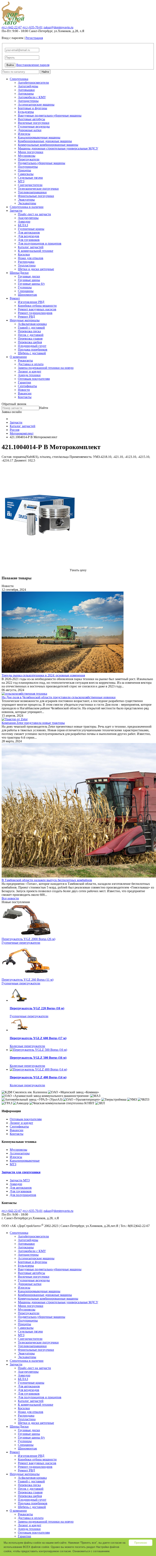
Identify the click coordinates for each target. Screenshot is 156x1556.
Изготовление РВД (31, 302)
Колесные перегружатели (27, 1046)
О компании (18, 357)
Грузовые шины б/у (31, 283)
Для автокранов (29, 232)
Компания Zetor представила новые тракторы (33, 723)
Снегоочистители (30, 185)
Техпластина (27, 265)
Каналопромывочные (25, 1160)
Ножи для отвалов (30, 258)
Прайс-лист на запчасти (34, 214)
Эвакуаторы (26, 199)
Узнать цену (78, 570)
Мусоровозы (26, 155)
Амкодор (24, 221)
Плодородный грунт (32, 346)
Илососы (24, 133)
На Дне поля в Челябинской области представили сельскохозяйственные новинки (59, 697)
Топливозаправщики (32, 192)
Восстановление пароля (32, 65)
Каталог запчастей (30, 247)
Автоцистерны (28, 101)
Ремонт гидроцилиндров (35, 313)
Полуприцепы (28, 166)
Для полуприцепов (23, 1195)
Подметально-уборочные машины (41, 163)
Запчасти (16, 210)
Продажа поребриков (32, 349)
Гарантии (24, 382)
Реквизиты (25, 360)
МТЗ (21, 181)
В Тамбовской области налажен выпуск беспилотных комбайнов (47, 880)
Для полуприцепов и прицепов (39, 243)
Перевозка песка (29, 331)
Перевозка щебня (30, 342)
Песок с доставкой (30, 335)
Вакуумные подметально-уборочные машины (49, 115)
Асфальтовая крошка (32, 324)
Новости (24, 389)
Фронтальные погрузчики (36, 196)
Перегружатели (28, 159)
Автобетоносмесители (33, 82)
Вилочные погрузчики (33, 123)
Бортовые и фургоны (32, 108)
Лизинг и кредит (29, 371)
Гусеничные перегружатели (21, 942)
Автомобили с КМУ (32, 97)
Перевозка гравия (30, 338)
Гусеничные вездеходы (34, 126)
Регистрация (34, 38)
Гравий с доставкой (31, 327)
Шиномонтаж (27, 294)
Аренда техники (29, 375)
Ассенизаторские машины (36, 104)
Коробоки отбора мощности (37, 305)
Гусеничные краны (31, 229)
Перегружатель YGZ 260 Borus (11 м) (27, 979)
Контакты (24, 397)
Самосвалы (26, 174)
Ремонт (15, 298)
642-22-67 (12, 27)
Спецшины (26, 291)
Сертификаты (27, 386)
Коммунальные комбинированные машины (48, 144)
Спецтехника (19, 79)
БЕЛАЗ (23, 225)
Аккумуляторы (28, 218)
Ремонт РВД (26, 316)
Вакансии (24, 393)
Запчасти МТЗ (20, 1180)
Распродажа (26, 261)
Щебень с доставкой (32, 353)
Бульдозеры (26, 112)
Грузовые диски (29, 276)
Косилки (24, 254)
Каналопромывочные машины (39, 137)
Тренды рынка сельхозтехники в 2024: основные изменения (43, 675)
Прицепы (24, 170)
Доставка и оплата (30, 364)
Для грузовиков (29, 240)
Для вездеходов (28, 236)
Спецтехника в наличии (26, 207)
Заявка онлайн (12, 412)
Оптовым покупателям (34, 378)
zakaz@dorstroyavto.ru (58, 27)
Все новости (10, 898)
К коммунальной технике (35, 250)
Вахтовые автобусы (31, 119)
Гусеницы (25, 287)
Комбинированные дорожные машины (45, 141)
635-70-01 (33, 27)
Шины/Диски (19, 272)
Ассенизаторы (20, 1153)
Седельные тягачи (30, 177)
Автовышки (26, 90)
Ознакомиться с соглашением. (91, 1551)
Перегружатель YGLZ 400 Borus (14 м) (38, 1077)
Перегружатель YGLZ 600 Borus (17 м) (38, 1038)
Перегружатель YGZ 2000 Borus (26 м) (28, 939)
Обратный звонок (14, 404)
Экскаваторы (27, 203)
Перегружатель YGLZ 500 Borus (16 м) (38, 1057)
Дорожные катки (29, 130)
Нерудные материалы (25, 320)
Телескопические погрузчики (38, 188)
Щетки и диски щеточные (36, 269)
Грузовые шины (29, 280)
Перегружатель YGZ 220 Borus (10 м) (37, 1008)
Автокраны (26, 93)
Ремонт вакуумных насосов (37, 309)
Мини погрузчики (30, 152)
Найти (45, 71)
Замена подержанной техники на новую (46, 367)
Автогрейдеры (28, 86)
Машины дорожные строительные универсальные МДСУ (58, 148)
